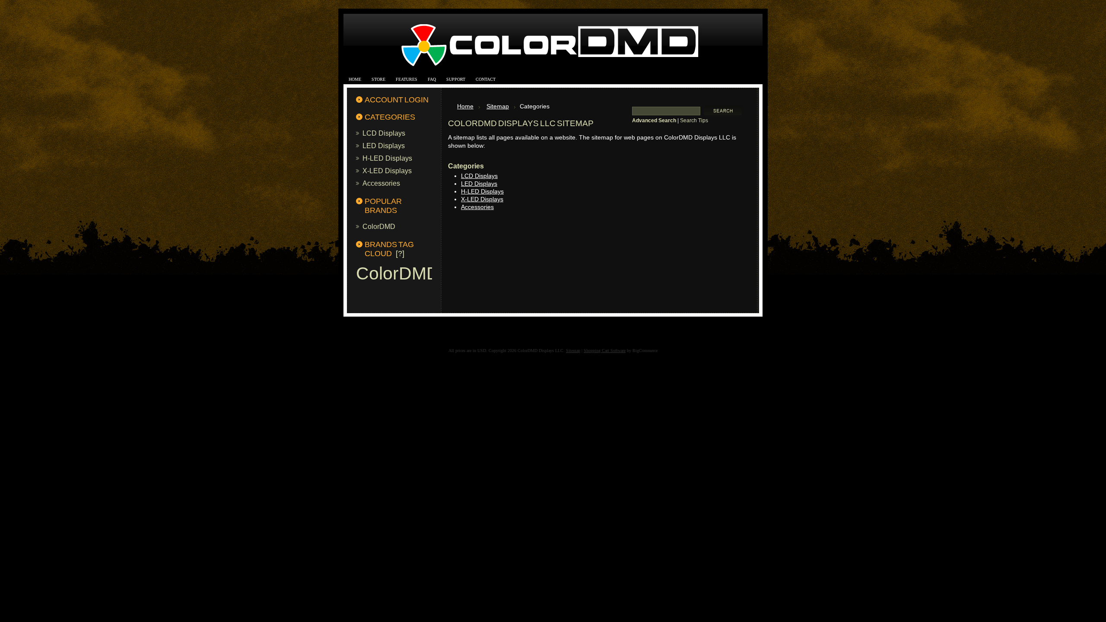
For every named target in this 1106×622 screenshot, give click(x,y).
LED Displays (383, 145)
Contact (486, 79)
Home (355, 79)
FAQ (432, 79)
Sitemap (497, 106)
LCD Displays (383, 133)
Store (378, 79)
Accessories (381, 183)
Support (455, 79)
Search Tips (694, 120)
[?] (400, 253)
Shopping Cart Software (605, 350)
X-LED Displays (387, 171)
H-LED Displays (387, 158)
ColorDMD (378, 226)
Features (406, 79)
